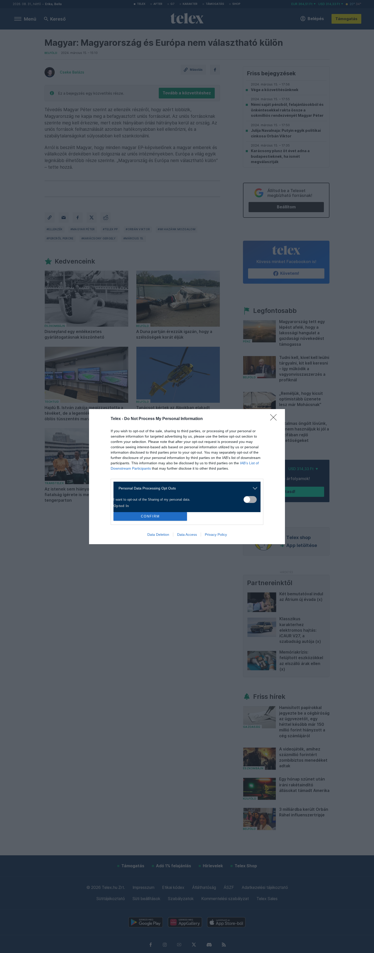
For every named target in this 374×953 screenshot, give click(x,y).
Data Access (187, 534)
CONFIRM (150, 516)
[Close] (275, 419)
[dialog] (187, 476)
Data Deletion (158, 534)
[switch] (250, 499)
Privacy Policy (216, 534)
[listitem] (185, 488)
